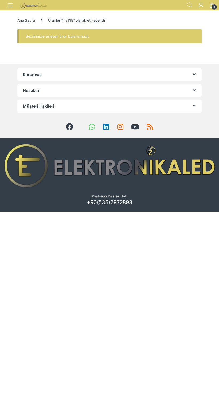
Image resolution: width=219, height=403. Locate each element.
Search (190, 5)
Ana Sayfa (26, 20)
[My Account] (201, 5)
